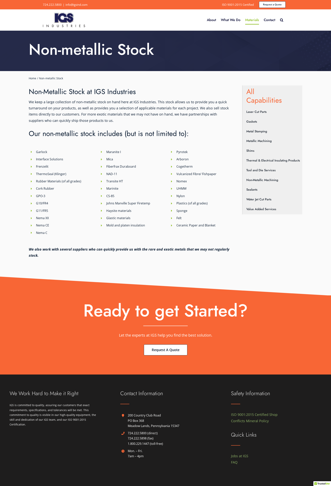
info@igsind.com (77, 5)
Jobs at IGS (239, 456)
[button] (281, 19)
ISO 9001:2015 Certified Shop (254, 414)
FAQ (234, 462)
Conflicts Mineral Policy (250, 421)
